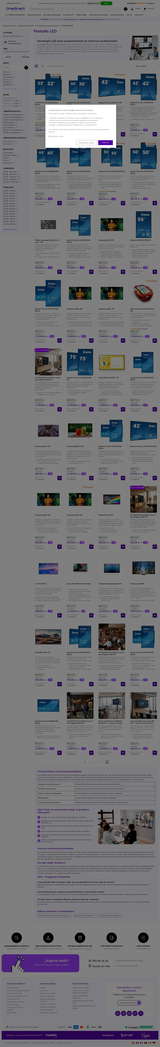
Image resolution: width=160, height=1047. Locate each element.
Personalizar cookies (86, 142)
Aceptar (105, 142)
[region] (80, 126)
